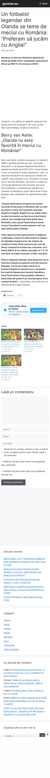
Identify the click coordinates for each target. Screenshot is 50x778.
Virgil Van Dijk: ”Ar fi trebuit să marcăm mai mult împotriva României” (33, 343)
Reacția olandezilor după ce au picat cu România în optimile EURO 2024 (11, 343)
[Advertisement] (25, 94)
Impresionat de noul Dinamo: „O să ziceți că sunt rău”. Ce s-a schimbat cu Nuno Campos (24, 672)
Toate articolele (11, 649)
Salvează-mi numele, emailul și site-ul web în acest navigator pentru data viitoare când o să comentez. (26, 452)
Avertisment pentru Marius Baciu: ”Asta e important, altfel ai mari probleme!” (23, 683)
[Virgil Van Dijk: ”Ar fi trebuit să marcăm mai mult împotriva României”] (34, 334)
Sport (6, 641)
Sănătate (8, 637)
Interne (7, 620)
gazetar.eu (10, 3)
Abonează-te (38, 310)
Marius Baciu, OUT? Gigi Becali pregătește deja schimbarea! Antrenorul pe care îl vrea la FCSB (25, 561)
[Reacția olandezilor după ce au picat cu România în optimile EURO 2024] (11, 334)
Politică (7, 628)
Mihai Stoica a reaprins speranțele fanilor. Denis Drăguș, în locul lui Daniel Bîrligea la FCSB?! (24, 589)
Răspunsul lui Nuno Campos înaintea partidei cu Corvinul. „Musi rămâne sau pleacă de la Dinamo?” (22, 572)
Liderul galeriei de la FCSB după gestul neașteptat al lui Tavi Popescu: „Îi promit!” (25, 700)
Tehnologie (9, 645)
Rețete (7, 633)
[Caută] (42, 736)
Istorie (7, 624)
